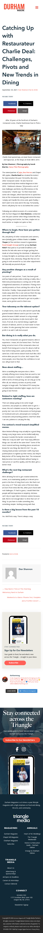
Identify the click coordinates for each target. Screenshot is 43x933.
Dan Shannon (23, 90)
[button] (15, 663)
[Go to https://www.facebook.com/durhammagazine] (17, 749)
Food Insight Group (10, 245)
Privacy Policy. (36, 929)
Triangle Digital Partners (24, 929)
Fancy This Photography (18, 167)
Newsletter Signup (21, 905)
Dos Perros (27, 172)
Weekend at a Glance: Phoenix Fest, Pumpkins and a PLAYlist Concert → (24, 597)
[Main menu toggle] (37, 7)
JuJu (20, 172)
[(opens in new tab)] (21, 818)
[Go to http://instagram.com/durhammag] (24, 749)
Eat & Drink (33, 90)
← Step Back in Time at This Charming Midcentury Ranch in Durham (16, 589)
